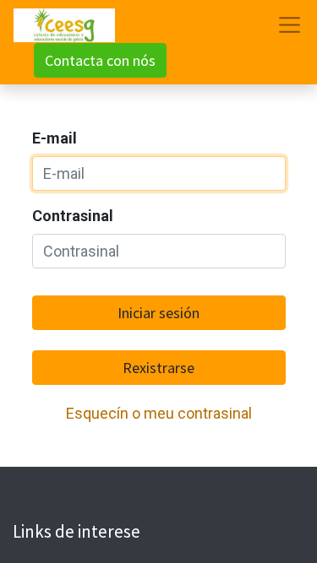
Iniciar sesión (158, 312)
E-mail (54, 138)
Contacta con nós (100, 60)
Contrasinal (72, 216)
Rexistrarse (158, 367)
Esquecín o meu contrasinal (159, 413)
